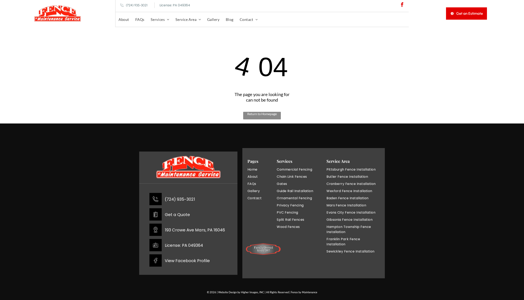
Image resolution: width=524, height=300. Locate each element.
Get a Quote (177, 214)
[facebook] (402, 5)
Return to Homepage (262, 114)
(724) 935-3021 (180, 199)
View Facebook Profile (187, 261)
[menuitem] (123, 19)
